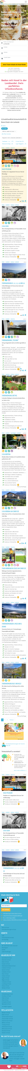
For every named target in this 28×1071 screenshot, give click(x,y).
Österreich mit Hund (6, 960)
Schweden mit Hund (6, 972)
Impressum (17, 1070)
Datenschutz (22, 1070)
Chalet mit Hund (5, 998)
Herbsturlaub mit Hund (7, 1026)
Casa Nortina (6, 454)
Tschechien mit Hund (6, 982)
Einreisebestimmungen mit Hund (9, 929)
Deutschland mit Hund (6, 958)
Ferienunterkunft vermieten (8, 937)
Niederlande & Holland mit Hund (8, 966)
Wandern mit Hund (6, 1012)
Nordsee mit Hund (6, 988)
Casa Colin (5, 226)
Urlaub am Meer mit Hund (7, 1018)
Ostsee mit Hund (5, 986)
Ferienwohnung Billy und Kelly (11, 684)
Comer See (13, 147)
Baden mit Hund (5, 1014)
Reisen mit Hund (5, 927)
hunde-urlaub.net (7, 1070)
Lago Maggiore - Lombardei (16, 433)
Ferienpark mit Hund (6, 1002)
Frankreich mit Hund (6, 968)
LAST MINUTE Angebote (7, 1006)
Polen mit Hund (5, 974)
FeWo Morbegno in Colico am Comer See (14, 568)
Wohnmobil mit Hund (6, 1004)
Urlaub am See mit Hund (7, 1020)
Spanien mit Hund (5, 970)
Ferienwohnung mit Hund (7, 994)
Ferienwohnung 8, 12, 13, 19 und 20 (13, 283)
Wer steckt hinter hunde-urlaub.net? (9, 945)
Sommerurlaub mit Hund (7, 1016)
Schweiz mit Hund (6, 976)
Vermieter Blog (5, 939)
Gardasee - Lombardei (15, 205)
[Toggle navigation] (26, 1)
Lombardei (8, 147)
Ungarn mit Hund (5, 978)
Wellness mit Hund (6, 1022)
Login (3, 935)
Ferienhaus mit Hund (6, 996)
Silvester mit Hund (6, 1032)
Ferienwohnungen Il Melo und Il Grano (12, 625)
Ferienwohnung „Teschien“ (10, 340)
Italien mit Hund (5, 962)
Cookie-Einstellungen (6, 951)
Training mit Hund (6, 1024)
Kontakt (3, 949)
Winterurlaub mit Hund (7, 1028)
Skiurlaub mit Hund (6, 1030)
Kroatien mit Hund (6, 964)
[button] (14, 43)
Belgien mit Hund (5, 980)
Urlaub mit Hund (4, 4)
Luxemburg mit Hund (6, 984)
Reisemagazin (5, 947)
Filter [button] (5, 128)
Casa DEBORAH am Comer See (10, 511)
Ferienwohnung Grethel (9, 396)
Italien (4, 125)
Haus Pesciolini (6, 169)
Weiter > (11, 719)
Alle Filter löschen (6, 134)
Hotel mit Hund (5, 1000)
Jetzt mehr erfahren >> (20, 770)
